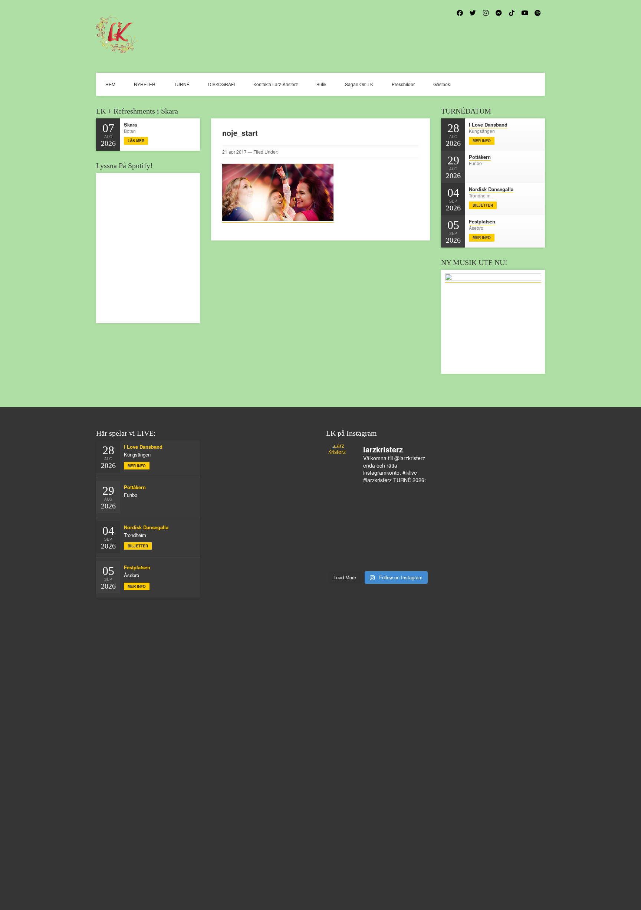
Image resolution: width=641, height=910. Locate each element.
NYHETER (144, 84)
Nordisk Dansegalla (491, 189)
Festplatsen (482, 221)
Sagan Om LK (359, 84)
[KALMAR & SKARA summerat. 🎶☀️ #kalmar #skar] (366, 560)
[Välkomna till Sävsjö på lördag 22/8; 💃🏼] (366, 513)
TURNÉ (182, 84)
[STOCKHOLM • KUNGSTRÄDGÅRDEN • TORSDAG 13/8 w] (390, 544)
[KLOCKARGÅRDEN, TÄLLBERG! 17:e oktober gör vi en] (416, 513)
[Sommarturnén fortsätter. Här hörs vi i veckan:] (340, 560)
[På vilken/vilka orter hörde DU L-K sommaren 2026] (390, 497)
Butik (321, 84)
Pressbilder (403, 84)
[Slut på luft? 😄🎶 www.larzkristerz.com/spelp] (366, 544)
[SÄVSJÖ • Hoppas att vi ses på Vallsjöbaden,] (416, 497)
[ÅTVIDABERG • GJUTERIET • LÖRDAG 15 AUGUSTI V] (390, 528)
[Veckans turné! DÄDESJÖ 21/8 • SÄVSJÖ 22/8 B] (390, 513)
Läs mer (136, 140)
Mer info (482, 140)
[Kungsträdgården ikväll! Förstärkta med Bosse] (340, 544)
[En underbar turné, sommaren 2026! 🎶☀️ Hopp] (340, 497)
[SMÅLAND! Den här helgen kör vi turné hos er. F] (366, 497)
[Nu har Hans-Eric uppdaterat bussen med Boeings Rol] (366, 528)
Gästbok (441, 84)
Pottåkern (480, 156)
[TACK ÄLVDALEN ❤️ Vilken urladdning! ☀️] (416, 560)
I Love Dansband (488, 124)
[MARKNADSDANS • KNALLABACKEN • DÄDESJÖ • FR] (340, 513)
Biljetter (483, 205)
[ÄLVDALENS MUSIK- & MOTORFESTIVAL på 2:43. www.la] (416, 544)
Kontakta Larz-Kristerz (275, 84)
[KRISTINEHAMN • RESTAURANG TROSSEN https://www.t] (416, 528)
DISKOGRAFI (221, 84)
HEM (110, 84)
